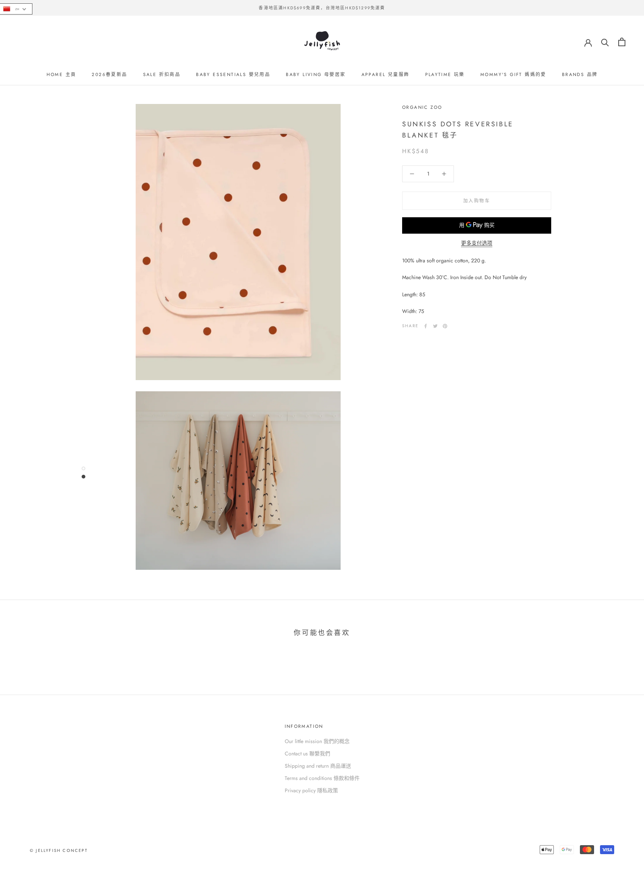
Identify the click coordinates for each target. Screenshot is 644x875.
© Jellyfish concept (59, 850)
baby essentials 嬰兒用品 (233, 74)
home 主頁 (61, 74)
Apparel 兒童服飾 (386, 74)
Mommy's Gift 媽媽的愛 (513, 74)
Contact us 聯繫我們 (307, 753)
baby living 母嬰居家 (315, 74)
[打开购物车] (621, 42)
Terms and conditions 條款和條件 (322, 778)
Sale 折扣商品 (162, 74)
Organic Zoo (422, 107)
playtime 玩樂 (445, 74)
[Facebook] (425, 326)
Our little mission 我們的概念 (317, 741)
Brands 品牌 (580, 74)
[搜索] (605, 42)
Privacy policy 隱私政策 (311, 790)
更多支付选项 (476, 243)
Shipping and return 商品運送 (318, 766)
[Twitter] (435, 326)
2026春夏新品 (109, 74)
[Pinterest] (445, 326)
